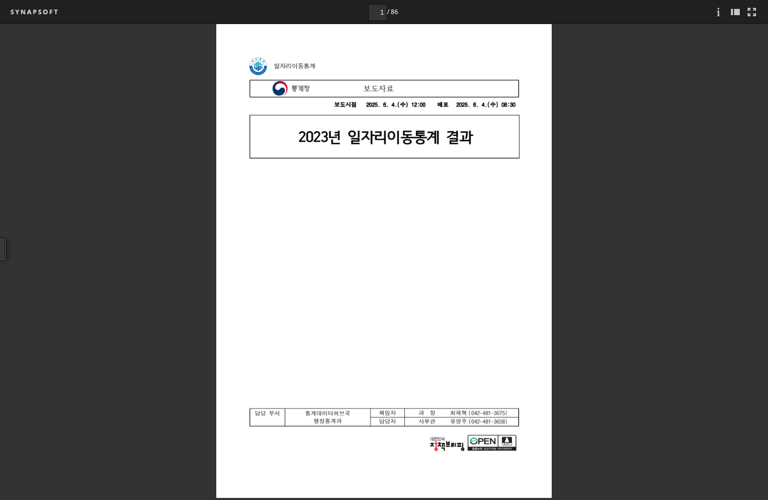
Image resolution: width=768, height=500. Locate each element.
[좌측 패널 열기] (735, 12)
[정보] (718, 12)
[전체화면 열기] (751, 12)
